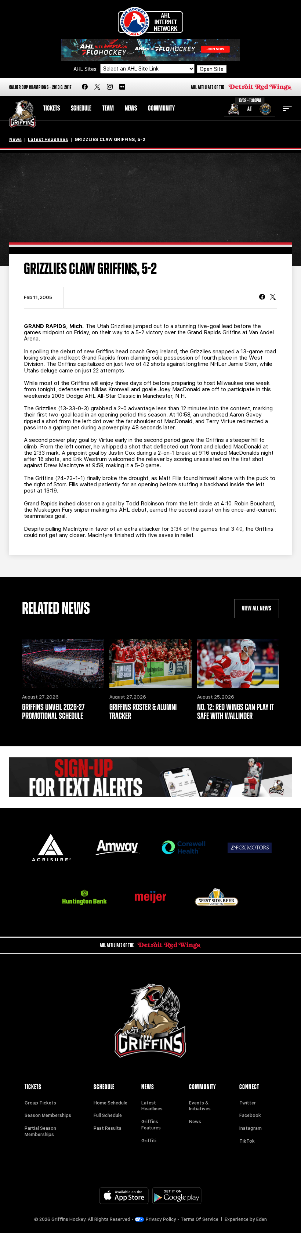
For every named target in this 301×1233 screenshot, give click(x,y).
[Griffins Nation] (150, 777)
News (131, 108)
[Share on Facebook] (262, 297)
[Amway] (117, 847)
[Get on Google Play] (177, 1195)
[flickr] (122, 87)
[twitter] (97, 87)
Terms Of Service (199, 1219)
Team (108, 108)
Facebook (250, 1115)
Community (161, 108)
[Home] (22, 114)
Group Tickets (40, 1103)
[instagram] (109, 87)
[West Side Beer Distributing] (217, 897)
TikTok (247, 1141)
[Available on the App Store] (124, 1195)
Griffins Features (151, 1125)
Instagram (250, 1128)
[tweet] (272, 297)
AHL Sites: (86, 69)
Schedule (81, 108)
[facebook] (84, 87)
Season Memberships (48, 1115)
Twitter (247, 1103)
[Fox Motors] (250, 848)
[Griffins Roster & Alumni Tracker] (150, 663)
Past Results (108, 1128)
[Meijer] (150, 897)
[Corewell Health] (184, 847)
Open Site (212, 69)
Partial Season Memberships (40, 1131)
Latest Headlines (48, 139)
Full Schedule (108, 1115)
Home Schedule (110, 1103)
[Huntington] (84, 897)
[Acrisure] (51, 847)
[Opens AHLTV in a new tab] (150, 49)
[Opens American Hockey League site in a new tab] (150, 21)
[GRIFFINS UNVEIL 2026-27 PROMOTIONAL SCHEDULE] (63, 663)
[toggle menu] (287, 108)
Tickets (51, 108)
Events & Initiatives (200, 1106)
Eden (261, 1219)
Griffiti (148, 1140)
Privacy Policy (161, 1219)
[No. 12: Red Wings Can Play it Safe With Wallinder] (238, 663)
